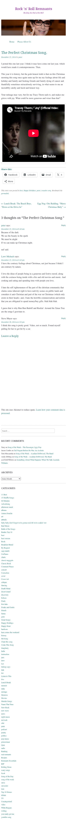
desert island (5, 591)
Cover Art (5, 579)
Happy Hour (6, 626)
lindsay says (5, 666)
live (2, 679)
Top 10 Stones (6, 792)
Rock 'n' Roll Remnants (33, 9)
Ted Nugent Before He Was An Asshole (29, 450)
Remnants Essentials (8, 760)
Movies (4, 698)
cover (3, 576)
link (2, 670)
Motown (4, 695)
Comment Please (7, 566)
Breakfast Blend (7, 544)
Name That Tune (7, 704)
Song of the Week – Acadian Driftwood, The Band (34, 453)
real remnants (6, 754)
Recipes (4, 757)
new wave (5, 710)
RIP (2, 764)
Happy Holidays (30, 190)
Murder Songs (6, 701)
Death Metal (5, 588)
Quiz (3, 745)
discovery (4, 594)
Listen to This (6, 676)
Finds (3, 601)
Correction (5, 573)
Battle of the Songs (8, 529)
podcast (4, 729)
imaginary (5, 648)
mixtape (4, 692)
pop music (5, 738)
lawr (3, 660)
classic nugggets (7, 560)
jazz (2, 657)
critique (4, 582)
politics (4, 735)
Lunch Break (6, 682)
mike (3, 688)
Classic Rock (6, 563)
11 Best (4, 494)
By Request (5, 547)
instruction (5, 654)
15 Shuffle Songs (7, 497)
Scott (3, 773)
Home (11, 41)
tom (2, 789)
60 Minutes (5, 500)
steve (3, 782)
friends (3, 610)
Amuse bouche (6, 513)
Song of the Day (7, 776)
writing (4, 811)
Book (3, 541)
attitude (4, 519)
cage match (5, 551)
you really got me (7, 814)
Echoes (4, 598)
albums (4, 510)
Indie (3, 651)
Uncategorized (6, 801)
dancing (4, 585)
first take (4, 604)
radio (3, 748)
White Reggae (6, 807)
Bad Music (5, 526)
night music (5, 717)
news (3, 713)
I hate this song (6, 641)
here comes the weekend (10, 632)
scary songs (5, 770)
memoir (4, 685)
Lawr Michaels (7, 256)
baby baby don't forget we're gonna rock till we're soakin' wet (23, 522)
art (2, 516)
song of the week (7, 779)
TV (2, 798)
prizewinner (5, 742)
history (3, 635)
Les (2, 663)
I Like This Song (7, 645)
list (2, 673)
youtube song (46, 190)
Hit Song (4, 638)
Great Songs (5, 619)
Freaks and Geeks (7, 607)
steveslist (4, 785)
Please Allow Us (24, 41)
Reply (63, 225)
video (3, 804)
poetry (3, 732)
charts (3, 557)
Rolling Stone (6, 767)
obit (2, 723)
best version (5, 538)
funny (3, 613)
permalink (5, 193)
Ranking (4, 751)
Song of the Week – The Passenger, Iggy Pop (24, 447)
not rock (4, 720)
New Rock (5, 707)
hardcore (4, 629)
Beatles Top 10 (6, 532)
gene (3, 616)
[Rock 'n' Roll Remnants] (33, 28)
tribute (3, 795)
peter (20, 57)
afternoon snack (7, 507)
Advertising (5, 504)
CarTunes (4, 554)
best (21, 190)
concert (4, 569)
